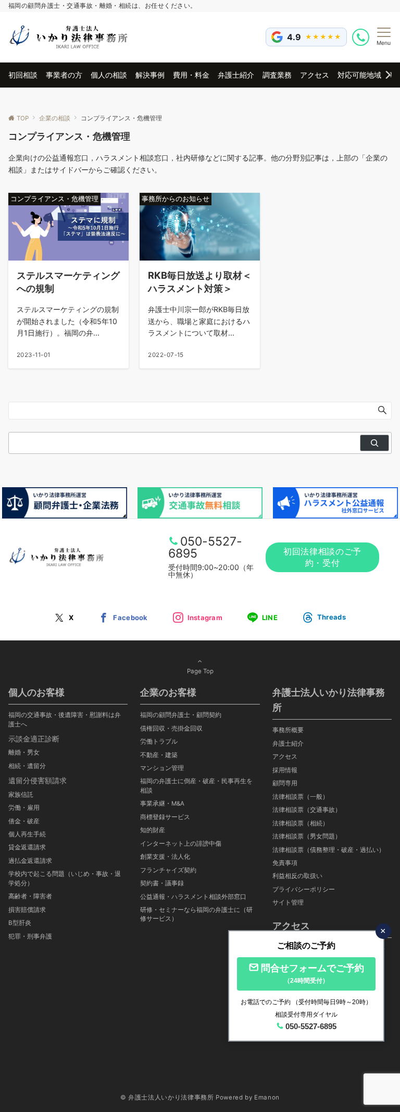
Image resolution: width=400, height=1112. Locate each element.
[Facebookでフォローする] (123, 618)
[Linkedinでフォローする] (324, 617)
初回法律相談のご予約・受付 (322, 557)
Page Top (200, 671)
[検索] (374, 443)
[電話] (361, 37)
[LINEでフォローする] (262, 618)
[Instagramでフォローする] (197, 618)
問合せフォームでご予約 (312, 973)
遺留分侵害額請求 (37, 780)
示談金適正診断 (33, 738)
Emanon (267, 1097)
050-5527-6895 (205, 547)
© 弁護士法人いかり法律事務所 (167, 1097)
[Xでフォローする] (63, 618)
